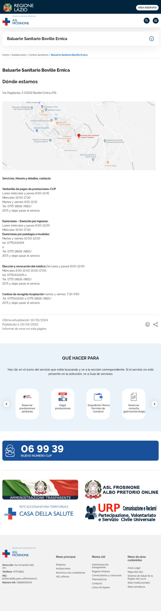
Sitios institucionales (139, 582)
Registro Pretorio (101, 571)
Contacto (97, 583)
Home (5, 55)
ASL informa (62, 576)
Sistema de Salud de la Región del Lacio (140, 577)
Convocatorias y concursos (107, 575)
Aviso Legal (134, 568)
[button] (148, 324)
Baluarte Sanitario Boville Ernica (37, 38)
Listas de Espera (101, 587)
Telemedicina (99, 579)
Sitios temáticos (136, 586)
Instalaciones (19, 55)
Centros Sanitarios (38, 55)
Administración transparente (100, 566)
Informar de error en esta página (24, 329)
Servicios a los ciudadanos (70, 572)
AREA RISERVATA (147, 7)
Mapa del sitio (135, 572)
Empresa (61, 564)
